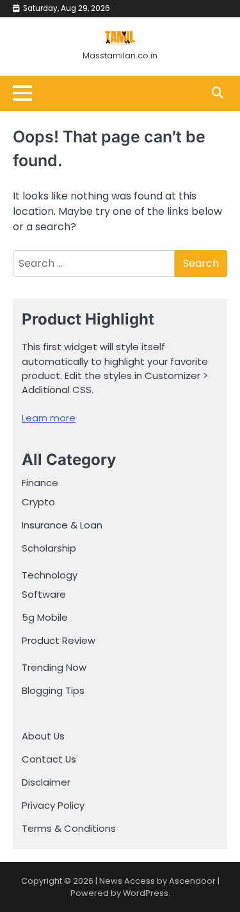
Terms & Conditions (69, 828)
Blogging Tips (53, 690)
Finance (40, 482)
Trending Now (54, 667)
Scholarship (49, 548)
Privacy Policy (53, 805)
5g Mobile (45, 617)
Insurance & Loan (62, 525)
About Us (43, 736)
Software (44, 594)
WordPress (145, 893)
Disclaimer (46, 782)
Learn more (49, 418)
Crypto (38, 502)
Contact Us (49, 759)
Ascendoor (192, 880)
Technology (49, 575)
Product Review (58, 640)
